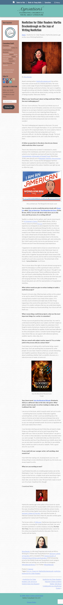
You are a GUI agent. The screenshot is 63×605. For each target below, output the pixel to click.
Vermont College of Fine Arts (31, 513)
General (30, 569)
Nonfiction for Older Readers (31, 573)
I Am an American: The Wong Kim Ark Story (42, 210)
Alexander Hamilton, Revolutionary (50, 158)
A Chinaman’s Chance (30, 221)
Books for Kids (21, 2)
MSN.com (38, 522)
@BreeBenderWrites (28, 564)
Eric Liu (39, 223)
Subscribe (8, 107)
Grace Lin (35, 571)
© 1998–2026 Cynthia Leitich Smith (31, 596)
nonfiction (57, 571)
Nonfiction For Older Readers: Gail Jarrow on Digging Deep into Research (30, 581)
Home (24, 35)
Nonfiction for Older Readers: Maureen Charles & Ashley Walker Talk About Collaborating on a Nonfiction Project (52, 583)
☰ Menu (57, 2)
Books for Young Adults (34, 2)
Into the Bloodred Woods (42, 400)
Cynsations (48, 2)
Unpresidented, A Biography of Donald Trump (36, 156)
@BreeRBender (49, 564)
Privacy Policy (31, 602)
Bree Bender (28, 77)
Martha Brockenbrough (43, 81)
